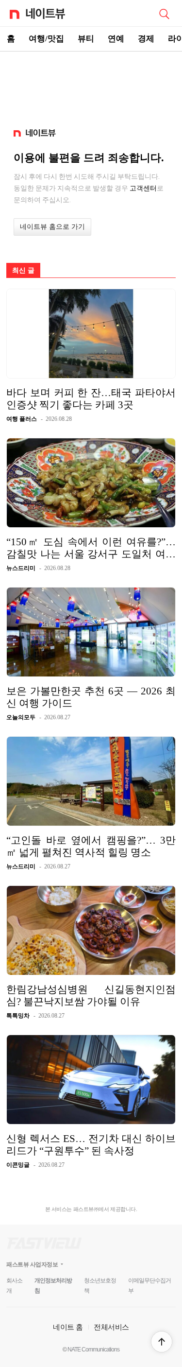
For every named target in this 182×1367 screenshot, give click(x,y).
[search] (164, 13)
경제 (146, 38)
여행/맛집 (46, 38)
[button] (161, 1341)
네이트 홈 (68, 1327)
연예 (116, 38)
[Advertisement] (91, 85)
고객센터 (143, 188)
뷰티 (86, 38)
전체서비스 (111, 1327)
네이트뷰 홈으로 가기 (52, 226)
